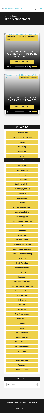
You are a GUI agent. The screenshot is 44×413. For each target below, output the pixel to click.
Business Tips (12, 36)
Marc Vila (22, 305)
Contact (23, 402)
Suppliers (22, 351)
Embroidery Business (22, 268)
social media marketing (22, 337)
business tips (22, 198)
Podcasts (10, 39)
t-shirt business (22, 356)
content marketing (22, 212)
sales (22, 328)
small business (22, 333)
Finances (22, 142)
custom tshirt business (22, 249)
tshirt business (22, 360)
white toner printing (22, 370)
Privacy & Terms (12, 402)
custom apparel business (22, 221)
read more (22, 61)
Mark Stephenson (22, 314)
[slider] (35, 66)
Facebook (22, 277)
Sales (22, 156)
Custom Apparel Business (27, 36)
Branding (22, 175)
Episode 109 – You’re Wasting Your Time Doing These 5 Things (22, 53)
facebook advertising (22, 281)
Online (22, 323)
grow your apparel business (22, 286)
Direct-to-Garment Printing (22, 254)
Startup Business (22, 342)
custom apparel (22, 217)
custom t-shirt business (22, 244)
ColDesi (22, 203)
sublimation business (22, 346)
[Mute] (30, 67)
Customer (22, 235)
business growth (22, 179)
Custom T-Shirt (22, 240)
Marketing (22, 147)
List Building (22, 300)
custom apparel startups (22, 230)
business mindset (22, 184)
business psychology (22, 189)
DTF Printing (22, 258)
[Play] (8, 67)
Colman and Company (22, 207)
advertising (22, 165)
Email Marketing (22, 263)
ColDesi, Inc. (24, 409)
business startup (22, 193)
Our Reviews (33, 402)
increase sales (22, 295)
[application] (22, 67)
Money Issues (22, 319)
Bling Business (22, 170)
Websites (22, 365)
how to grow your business (22, 291)
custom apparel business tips (22, 226)
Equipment (22, 272)
